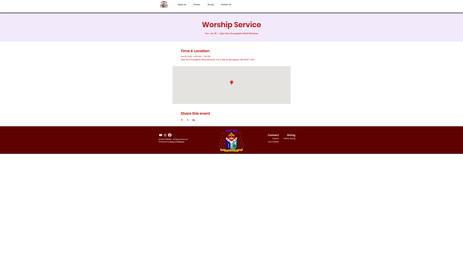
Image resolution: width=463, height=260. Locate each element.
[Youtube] (160, 135)
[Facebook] (169, 135)
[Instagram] (165, 135)
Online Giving (292, 138)
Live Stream (273, 141)
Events (276, 138)
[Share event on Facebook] (182, 120)
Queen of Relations (177, 142)
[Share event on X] (188, 120)
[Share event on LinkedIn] (194, 120)
